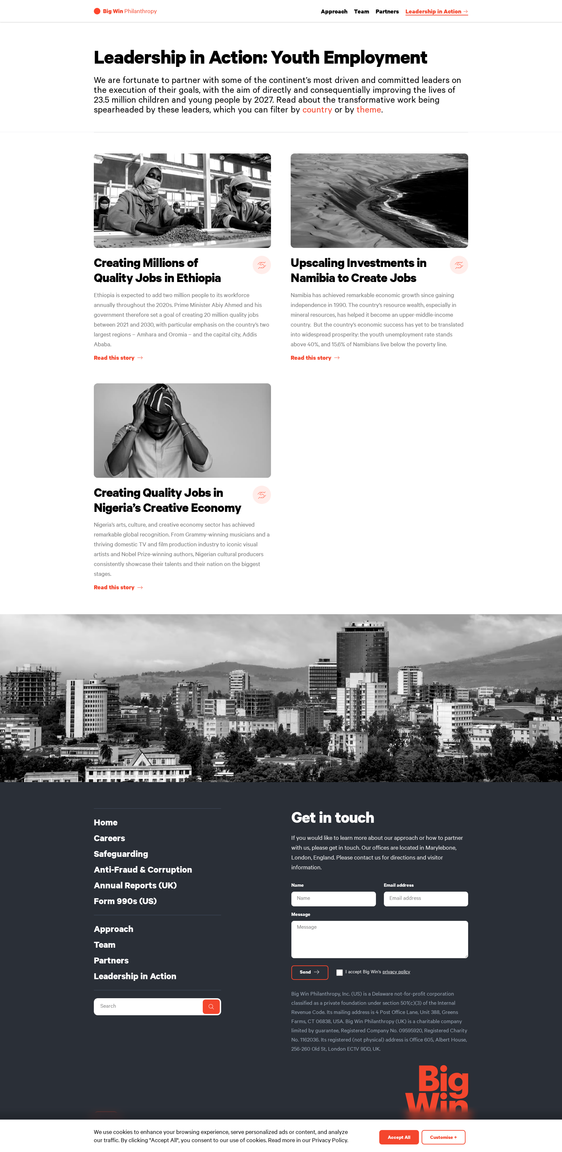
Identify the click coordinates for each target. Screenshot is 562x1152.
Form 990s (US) (125, 901)
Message (300, 914)
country (317, 111)
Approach (334, 11)
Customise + (443, 1137)
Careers (109, 838)
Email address (399, 885)
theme (369, 111)
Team (361, 11)
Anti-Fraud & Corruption (143, 870)
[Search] (211, 1007)
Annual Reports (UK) (135, 885)
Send (305, 972)
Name (297, 885)
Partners (387, 11)
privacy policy (396, 972)
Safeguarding (121, 854)
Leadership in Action (433, 11)
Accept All (399, 1137)
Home (105, 822)
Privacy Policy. (330, 1141)
